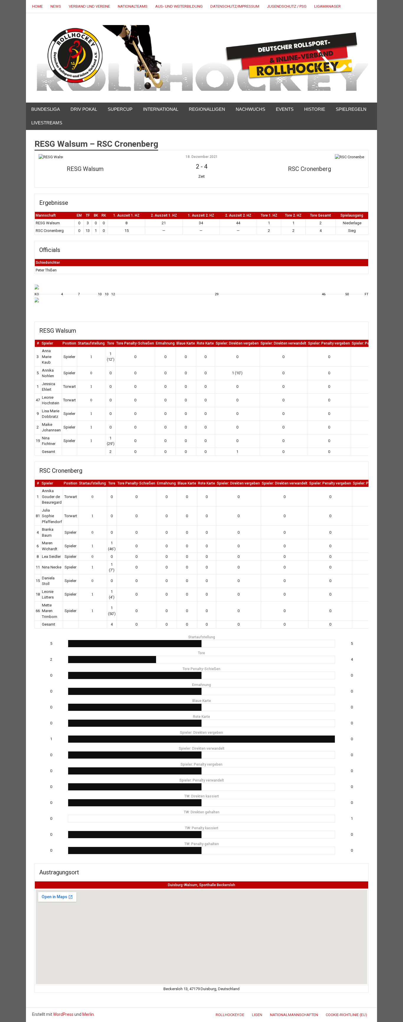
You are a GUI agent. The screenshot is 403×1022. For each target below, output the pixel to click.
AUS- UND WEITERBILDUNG (179, 6)
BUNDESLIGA (45, 109)
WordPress (63, 1014)
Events (285, 109)
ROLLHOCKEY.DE (230, 1015)
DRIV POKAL (84, 109)
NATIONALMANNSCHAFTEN (294, 1015)
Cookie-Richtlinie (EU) (346, 1015)
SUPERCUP (120, 109)
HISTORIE (314, 109)
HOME (37, 6)
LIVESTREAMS (46, 122)
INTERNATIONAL (160, 109)
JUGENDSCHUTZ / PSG (287, 6)
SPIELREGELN (351, 109)
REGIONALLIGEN (207, 109)
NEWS (55, 6)
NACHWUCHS (250, 109)
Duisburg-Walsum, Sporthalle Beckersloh (201, 885)
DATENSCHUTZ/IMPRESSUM (234, 6)
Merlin (88, 1014)
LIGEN (257, 1015)
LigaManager (327, 6)
